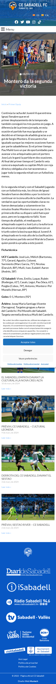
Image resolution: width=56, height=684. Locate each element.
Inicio (4, 104)
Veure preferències (28, 358)
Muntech (34, 681)
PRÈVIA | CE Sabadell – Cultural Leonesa (23, 428)
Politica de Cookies (14, 364)
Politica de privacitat (31, 364)
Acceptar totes (28, 342)
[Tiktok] (39, 22)
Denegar (28, 350)
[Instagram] (33, 22)
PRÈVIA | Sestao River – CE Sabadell (25, 524)
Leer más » (6, 388)
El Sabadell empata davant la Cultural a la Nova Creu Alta (22, 379)
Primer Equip (15, 104)
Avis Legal (45, 364)
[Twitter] (22, 22)
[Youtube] (28, 22)
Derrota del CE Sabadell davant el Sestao (26, 477)
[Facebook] (16, 22)
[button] (28, 29)
